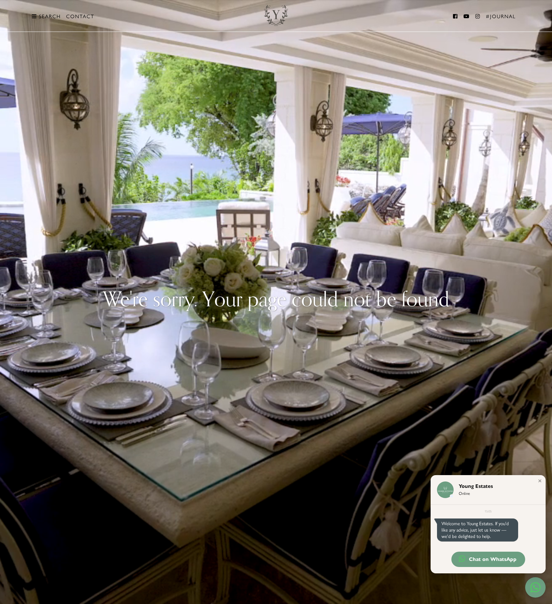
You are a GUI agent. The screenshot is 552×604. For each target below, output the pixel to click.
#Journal (501, 16)
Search (49, 16)
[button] (540, 481)
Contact (80, 16)
